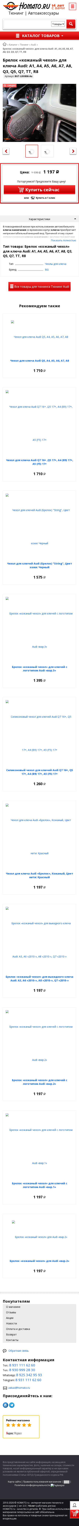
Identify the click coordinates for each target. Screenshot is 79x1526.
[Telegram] (12, 1405)
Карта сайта (14, 1481)
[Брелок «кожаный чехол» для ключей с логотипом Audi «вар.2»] (39, 1043)
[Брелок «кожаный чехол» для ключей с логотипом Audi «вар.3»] (39, 630)
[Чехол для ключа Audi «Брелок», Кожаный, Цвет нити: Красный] (39, 837)
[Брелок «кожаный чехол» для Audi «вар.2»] (39, 1237)
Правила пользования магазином (42, 1481)
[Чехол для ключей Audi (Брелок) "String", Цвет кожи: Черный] (39, 527)
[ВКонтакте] (5, 1405)
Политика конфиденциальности (32, 1485)
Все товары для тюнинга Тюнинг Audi (41, 287)
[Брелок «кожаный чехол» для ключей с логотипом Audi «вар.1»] (39, 1146)
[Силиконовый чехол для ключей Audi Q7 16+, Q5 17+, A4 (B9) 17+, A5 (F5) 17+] (39, 733)
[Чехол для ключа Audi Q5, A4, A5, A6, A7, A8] (39, 336)
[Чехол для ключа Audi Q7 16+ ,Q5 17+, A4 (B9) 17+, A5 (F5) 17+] (39, 423)
